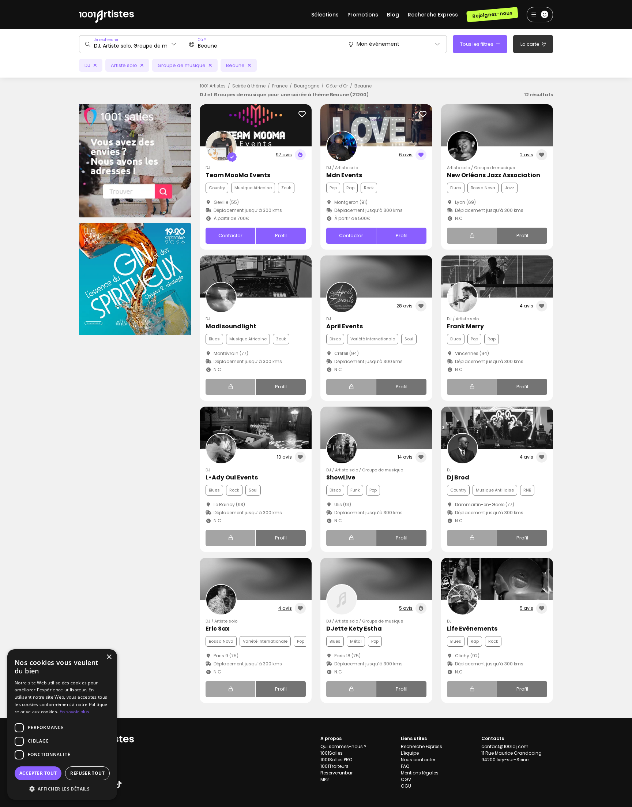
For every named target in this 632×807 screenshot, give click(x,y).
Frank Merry (465, 326)
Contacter (230, 235)
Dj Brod (458, 477)
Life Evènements (472, 628)
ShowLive (340, 477)
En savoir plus (74, 712)
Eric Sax (217, 628)
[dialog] (62, 724)
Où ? (202, 39)
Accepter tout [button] (38, 773)
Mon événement (378, 44)
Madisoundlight (231, 326)
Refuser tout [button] (87, 773)
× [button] (109, 657)
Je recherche (106, 39)
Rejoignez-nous (492, 14)
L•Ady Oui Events (232, 477)
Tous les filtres (477, 44)
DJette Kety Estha (354, 628)
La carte (530, 44)
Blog (393, 14)
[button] (62, 788)
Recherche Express (433, 14)
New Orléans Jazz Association (493, 175)
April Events (344, 326)
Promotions (362, 14)
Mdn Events (344, 175)
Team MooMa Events (238, 175)
